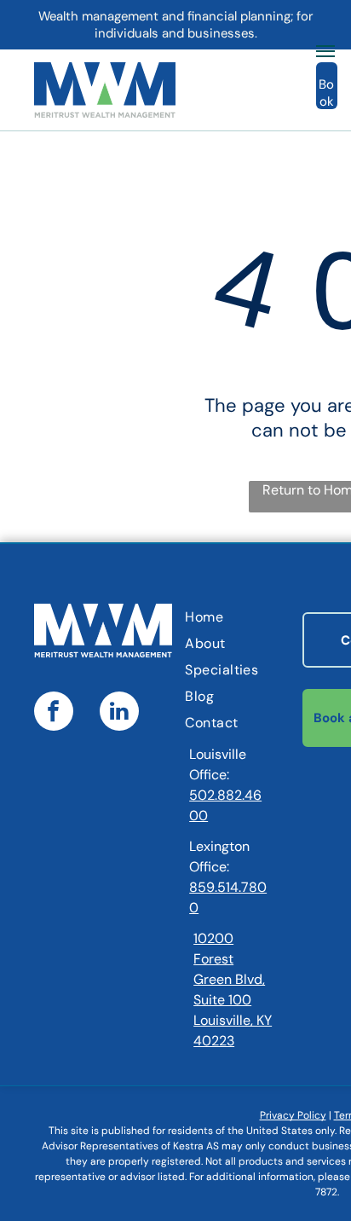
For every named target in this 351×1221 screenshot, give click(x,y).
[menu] (325, 51)
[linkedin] (119, 713)
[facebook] (53, 713)
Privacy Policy (293, 1115)
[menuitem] (254, 617)
